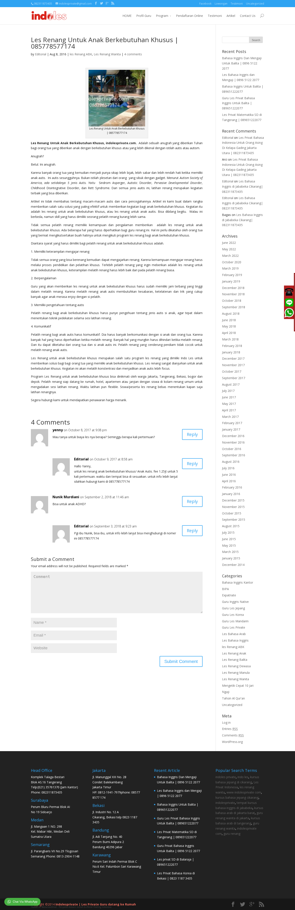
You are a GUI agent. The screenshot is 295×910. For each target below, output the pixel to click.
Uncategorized (255, 3)
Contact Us (247, 16)
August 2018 (230, 313)
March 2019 (230, 268)
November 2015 (233, 507)
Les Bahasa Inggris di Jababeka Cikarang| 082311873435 (242, 186)
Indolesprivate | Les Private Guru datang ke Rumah (96, 904)
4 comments (133, 54)
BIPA (225, 589)
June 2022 (229, 243)
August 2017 (230, 384)
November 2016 (233, 442)
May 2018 (229, 326)
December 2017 (233, 358)
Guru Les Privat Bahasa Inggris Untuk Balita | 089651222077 (238, 103)
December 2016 (233, 436)
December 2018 (233, 288)
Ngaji (225, 692)
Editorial (40, 54)
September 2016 (233, 455)
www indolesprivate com (244, 792)
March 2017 (230, 417)
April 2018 (229, 333)
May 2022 (229, 249)
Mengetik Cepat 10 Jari (238, 685)
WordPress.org (232, 742)
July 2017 (228, 391)
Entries (230, 729)
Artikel (231, 16)
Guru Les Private (233, 627)
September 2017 (233, 378)
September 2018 (233, 307)
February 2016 (232, 487)
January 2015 (231, 558)
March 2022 (230, 256)
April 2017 (229, 410)
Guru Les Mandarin (235, 621)
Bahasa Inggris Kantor (237, 582)
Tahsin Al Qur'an (233, 698)
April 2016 (229, 481)
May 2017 (229, 404)
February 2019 (232, 275)
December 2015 (233, 500)
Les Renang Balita (234, 660)
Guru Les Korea (233, 615)
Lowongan (221, 3)
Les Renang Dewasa (236, 666)
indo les (243, 777)
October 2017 (231, 371)
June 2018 (229, 320)
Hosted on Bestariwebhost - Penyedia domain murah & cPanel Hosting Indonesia (71, 906)
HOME (127, 16)
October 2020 (231, 262)
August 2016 (230, 462)
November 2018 (233, 294)
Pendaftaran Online (189, 16)
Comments (233, 735)
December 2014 (233, 565)
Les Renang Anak (234, 653)
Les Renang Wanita (107, 54)
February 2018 (232, 346)
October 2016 (231, 449)
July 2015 (228, 532)
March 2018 (230, 339)
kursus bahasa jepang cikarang (237, 797)
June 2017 (229, 397)
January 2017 (231, 429)
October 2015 (231, 513)
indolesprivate (225, 803)
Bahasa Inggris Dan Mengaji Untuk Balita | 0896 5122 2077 (242, 63)
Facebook (205, 3)
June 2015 (229, 539)
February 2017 (232, 423)
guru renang (232, 834)
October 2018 (231, 301)
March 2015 (230, 552)
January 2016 (231, 494)
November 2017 (233, 365)
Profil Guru (143, 16)
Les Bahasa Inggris (235, 640)
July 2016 (228, 468)
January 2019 (231, 281)
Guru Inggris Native (235, 602)
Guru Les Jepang (233, 608)
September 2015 (233, 519)
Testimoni (237, 3)
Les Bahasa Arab (234, 634)
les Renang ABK (81, 54)
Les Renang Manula (236, 673)
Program (162, 16)
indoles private (226, 777)
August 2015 (230, 526)
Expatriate (229, 595)
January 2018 (231, 352)
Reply (192, 434)
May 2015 (229, 545)
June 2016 (229, 475)
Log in (226, 722)
